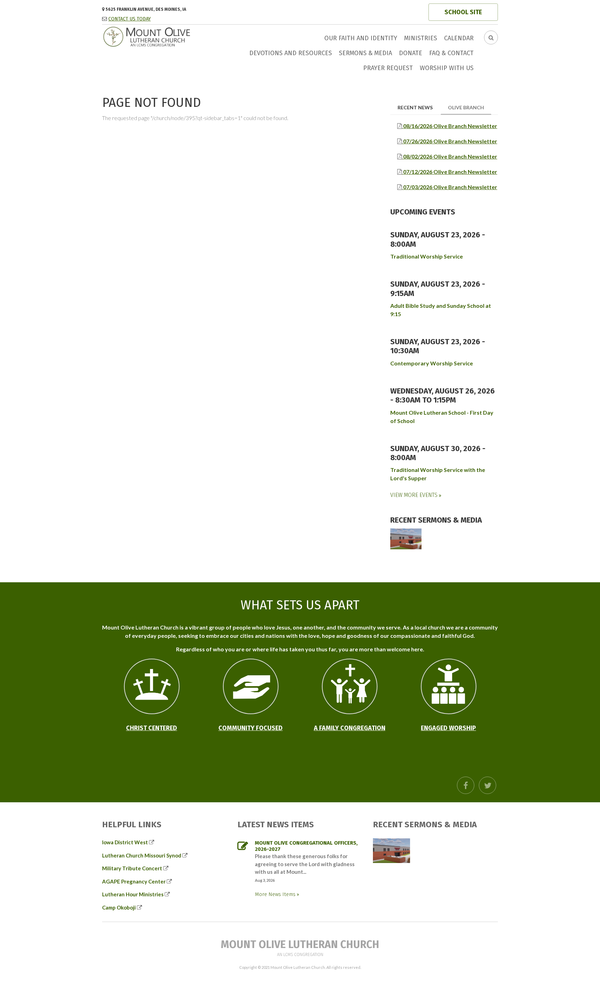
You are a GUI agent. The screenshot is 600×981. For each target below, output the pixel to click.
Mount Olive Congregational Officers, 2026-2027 (306, 846)
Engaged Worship (448, 728)
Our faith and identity (360, 38)
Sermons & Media (365, 53)
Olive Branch (469, 107)
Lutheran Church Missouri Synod (141, 855)
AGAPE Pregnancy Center (134, 881)
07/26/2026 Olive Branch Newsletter (449, 141)
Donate (410, 53)
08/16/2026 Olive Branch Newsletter (449, 125)
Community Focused (250, 728)
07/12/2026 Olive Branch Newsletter (449, 171)
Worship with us (447, 68)
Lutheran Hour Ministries (133, 894)
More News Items (276, 894)
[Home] (163, 36)
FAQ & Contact (451, 53)
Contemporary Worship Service (431, 363)
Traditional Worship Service (426, 256)
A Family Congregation (349, 728)
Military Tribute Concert (132, 868)
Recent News (415, 107)
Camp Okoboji (119, 907)
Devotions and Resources (290, 53)
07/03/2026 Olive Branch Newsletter (449, 187)
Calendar (459, 38)
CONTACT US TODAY (129, 19)
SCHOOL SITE (463, 12)
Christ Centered (151, 728)
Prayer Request (388, 68)
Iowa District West (125, 842)
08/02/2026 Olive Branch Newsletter (449, 156)
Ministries (420, 38)
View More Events (414, 495)
